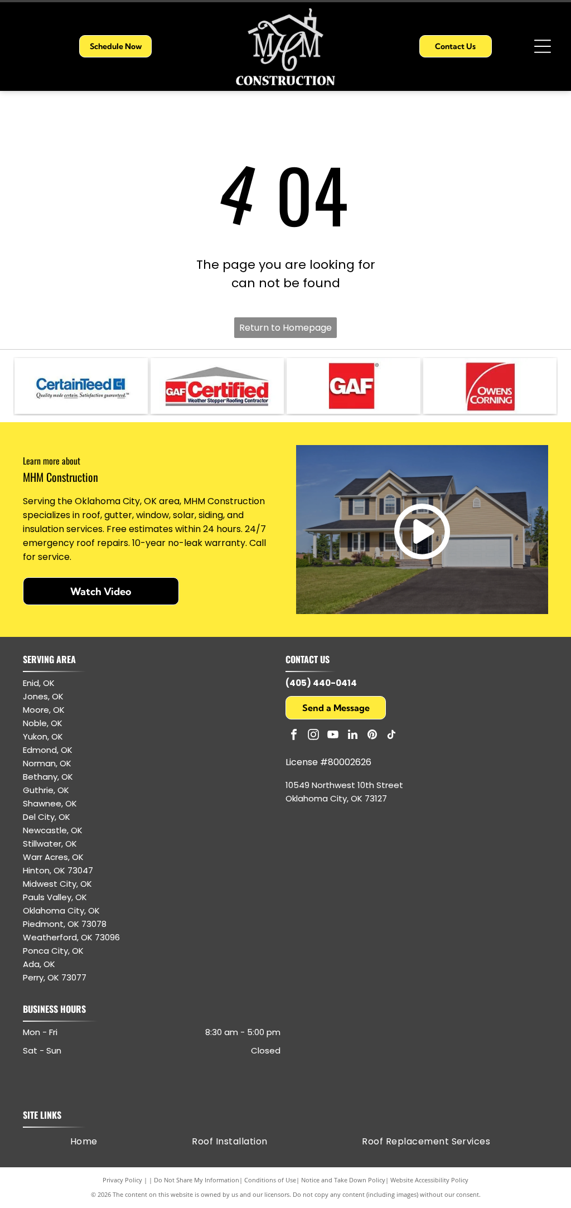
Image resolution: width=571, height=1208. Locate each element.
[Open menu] (542, 46)
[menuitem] (84, 1141)
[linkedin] (352, 736)
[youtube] (333, 736)
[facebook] (294, 736)
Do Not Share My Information (196, 1180)
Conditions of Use (270, 1180)
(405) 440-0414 (321, 683)
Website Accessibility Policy (429, 1180)
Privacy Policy (122, 1180)
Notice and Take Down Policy (343, 1180)
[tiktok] (391, 736)
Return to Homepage (285, 327)
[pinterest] (372, 736)
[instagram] (313, 736)
